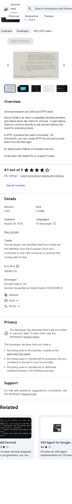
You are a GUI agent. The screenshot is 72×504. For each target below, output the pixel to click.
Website (13, 295)
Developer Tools (24, 31)
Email (12, 300)
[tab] (14, 16)
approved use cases (18, 354)
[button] (36, 65)
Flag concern (11, 232)
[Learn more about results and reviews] (17, 266)
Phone (12, 306)
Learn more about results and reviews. (42, 175)
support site (29, 394)
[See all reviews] (15, 185)
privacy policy (31, 336)
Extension (6, 31)
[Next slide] (63, 65)
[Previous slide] (8, 65)
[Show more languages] (54, 224)
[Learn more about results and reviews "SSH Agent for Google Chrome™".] (49, 447)
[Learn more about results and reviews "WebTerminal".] (7, 447)
